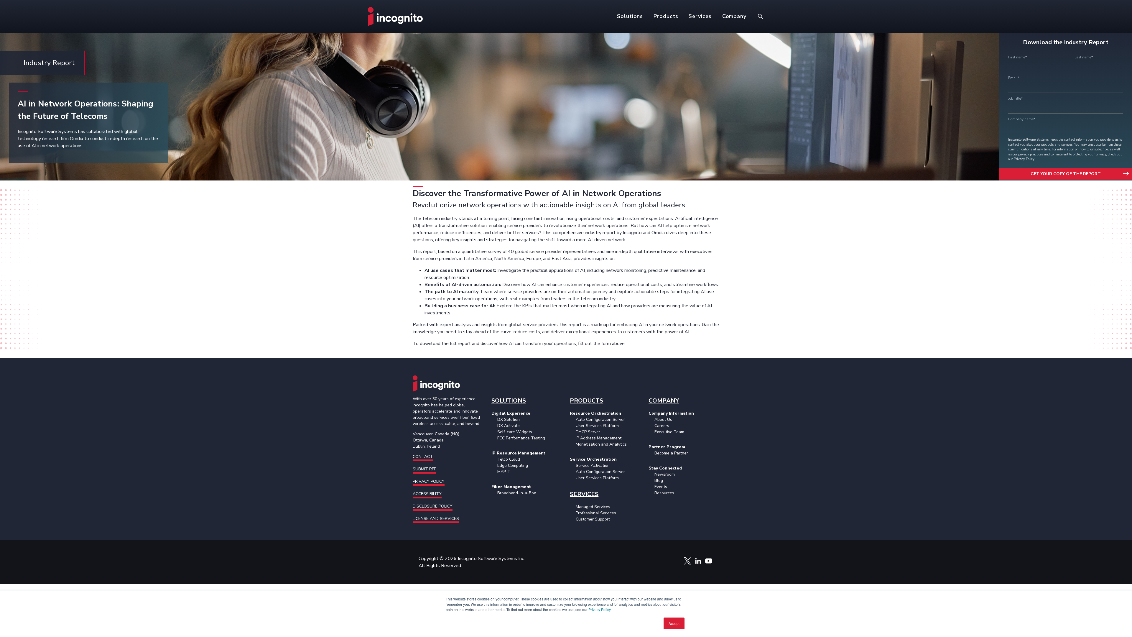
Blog (658, 480)
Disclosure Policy (433, 506)
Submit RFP (424, 469)
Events (660, 487)
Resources (664, 493)
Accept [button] (674, 623)
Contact (423, 456)
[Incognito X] (687, 557)
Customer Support (593, 519)
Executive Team (669, 432)
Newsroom (664, 474)
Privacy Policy (599, 609)
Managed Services (593, 507)
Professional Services (596, 513)
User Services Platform (597, 426)
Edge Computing (512, 465)
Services (700, 16)
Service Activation (593, 465)
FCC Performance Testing (521, 438)
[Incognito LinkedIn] (698, 557)
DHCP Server (588, 432)
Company (734, 16)
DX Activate (508, 426)
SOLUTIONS (508, 401)
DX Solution (508, 419)
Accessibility (427, 494)
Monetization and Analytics (601, 444)
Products (666, 16)
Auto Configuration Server (600, 419)
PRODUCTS (586, 401)
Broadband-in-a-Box (516, 493)
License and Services (436, 518)
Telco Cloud (508, 459)
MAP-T (503, 472)
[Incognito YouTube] (708, 557)
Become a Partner (671, 453)
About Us (663, 419)
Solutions (630, 16)
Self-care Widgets (514, 432)
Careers (661, 426)
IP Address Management (598, 438)
